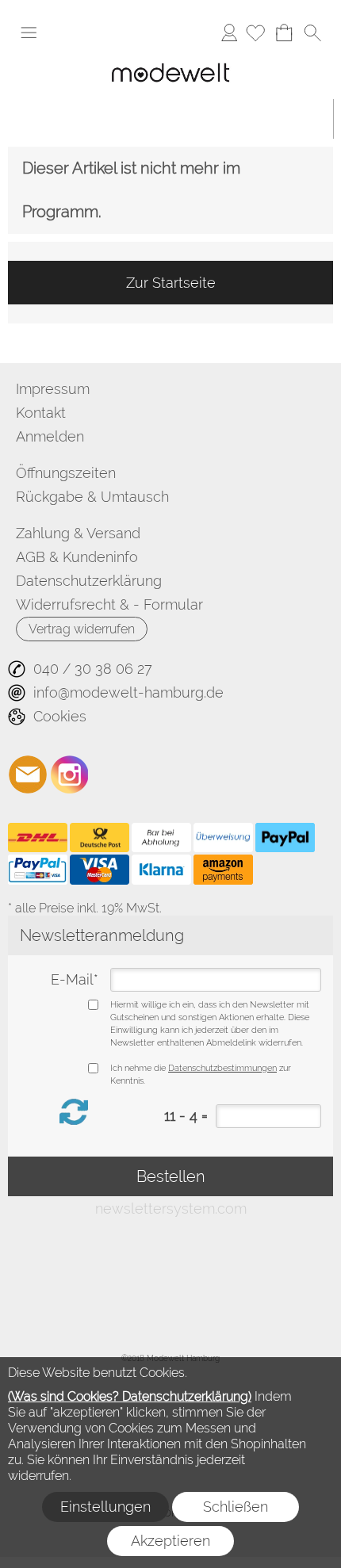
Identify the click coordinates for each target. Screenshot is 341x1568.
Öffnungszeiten (66, 473)
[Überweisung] (223, 838)
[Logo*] (170, 59)
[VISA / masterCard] (99, 870)
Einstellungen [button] (105, 1506)
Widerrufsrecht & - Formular (109, 604)
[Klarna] (161, 870)
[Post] (99, 838)
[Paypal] (285, 838)
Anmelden (229, 32)
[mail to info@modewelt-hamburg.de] (28, 774)
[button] (28, 32)
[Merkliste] (255, 32)
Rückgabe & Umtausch (92, 496)
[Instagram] (70, 774)
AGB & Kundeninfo (77, 557)
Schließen (235, 1506)
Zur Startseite (171, 282)
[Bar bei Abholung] (161, 838)
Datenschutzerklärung (89, 580)
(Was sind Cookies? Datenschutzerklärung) (129, 1396)
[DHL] (37, 838)
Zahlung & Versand (78, 533)
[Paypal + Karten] (37, 870)
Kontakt (41, 412)
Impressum (53, 389)
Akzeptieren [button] (170, 1540)
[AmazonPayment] (223, 870)
